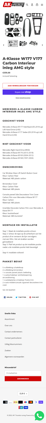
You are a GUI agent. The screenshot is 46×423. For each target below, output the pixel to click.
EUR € (22, 393)
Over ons (8, 325)
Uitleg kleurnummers (13, 344)
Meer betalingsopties (23, 98)
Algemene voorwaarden (14, 356)
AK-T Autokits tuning (19, 415)
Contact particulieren (13, 338)
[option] (13, 43)
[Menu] (42, 4)
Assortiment (10, 319)
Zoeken (8, 350)
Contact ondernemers (13, 331)
